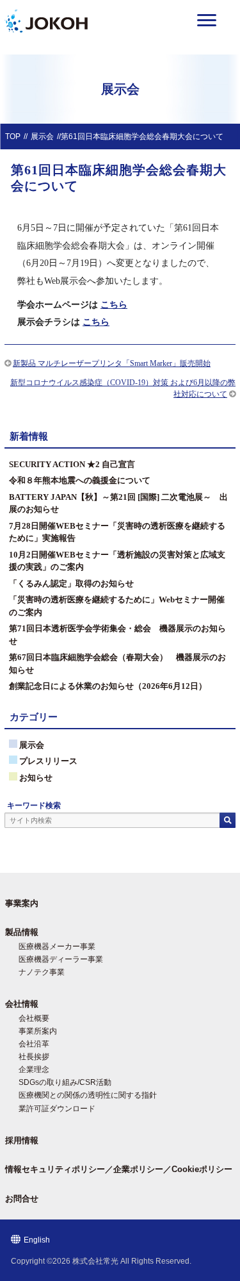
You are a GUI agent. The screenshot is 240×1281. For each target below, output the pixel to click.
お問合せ (21, 1198)
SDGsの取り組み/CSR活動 (65, 1082)
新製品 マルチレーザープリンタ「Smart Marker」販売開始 (112, 363)
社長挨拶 (34, 1056)
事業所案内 (38, 1031)
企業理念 (34, 1069)
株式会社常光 (95, 1261)
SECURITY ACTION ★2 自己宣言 (72, 464)
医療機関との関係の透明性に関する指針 (88, 1095)
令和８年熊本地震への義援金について (79, 480)
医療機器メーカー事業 (57, 946)
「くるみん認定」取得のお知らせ (71, 583)
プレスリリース (48, 761)
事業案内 (21, 903)
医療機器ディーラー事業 (61, 959)
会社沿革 (34, 1043)
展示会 (42, 136)
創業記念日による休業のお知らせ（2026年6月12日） (108, 686)
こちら (113, 304)
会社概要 (34, 1018)
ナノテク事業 (42, 972)
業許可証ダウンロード (57, 1108)
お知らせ (35, 777)
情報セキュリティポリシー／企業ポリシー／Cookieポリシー (118, 1169)
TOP (12, 136)
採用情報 (21, 1140)
